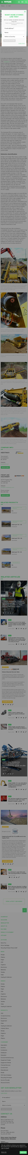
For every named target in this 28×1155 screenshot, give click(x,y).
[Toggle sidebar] (2, 2)
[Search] (26, 2)
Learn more (21, 43)
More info (3, 1152)
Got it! (23, 1152)
